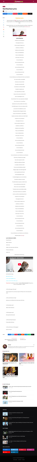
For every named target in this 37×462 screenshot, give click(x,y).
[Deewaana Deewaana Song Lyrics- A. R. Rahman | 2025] (10, 357)
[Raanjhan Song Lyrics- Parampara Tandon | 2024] (10, 371)
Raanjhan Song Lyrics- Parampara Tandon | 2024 (10, 377)
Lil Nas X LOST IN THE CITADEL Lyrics (11, 280)
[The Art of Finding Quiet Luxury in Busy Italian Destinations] (5, 397)
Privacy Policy (15, 459)
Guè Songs (22, 235)
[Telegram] (4, 32)
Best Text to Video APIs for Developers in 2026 (16, 401)
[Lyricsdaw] (18, 1)
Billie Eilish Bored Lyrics (9, 276)
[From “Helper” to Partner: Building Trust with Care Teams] (5, 442)
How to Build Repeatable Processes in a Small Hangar (16, 436)
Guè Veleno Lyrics (23, 339)
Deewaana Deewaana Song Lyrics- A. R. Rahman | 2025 (10, 363)
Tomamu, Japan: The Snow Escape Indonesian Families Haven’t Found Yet (20, 386)
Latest (21, 20)
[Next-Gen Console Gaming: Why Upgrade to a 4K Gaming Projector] (5, 419)
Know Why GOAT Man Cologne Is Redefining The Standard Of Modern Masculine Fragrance (20, 423)
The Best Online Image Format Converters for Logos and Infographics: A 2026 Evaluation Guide (20, 432)
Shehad (9, 344)
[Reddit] (4, 29)
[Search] (33, 1)
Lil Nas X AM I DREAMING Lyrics (11, 278)
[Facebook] (4, 20)
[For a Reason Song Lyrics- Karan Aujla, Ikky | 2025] (26, 357)
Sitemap (23, 459)
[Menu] (3, 1)
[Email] (4, 36)
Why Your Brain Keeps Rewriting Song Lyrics (15, 391)
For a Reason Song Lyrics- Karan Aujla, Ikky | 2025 (26, 363)
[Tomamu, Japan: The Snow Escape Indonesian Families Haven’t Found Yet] (5, 387)
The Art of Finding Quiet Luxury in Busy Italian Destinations (17, 396)
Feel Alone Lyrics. (27, 26)
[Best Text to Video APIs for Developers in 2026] (5, 402)
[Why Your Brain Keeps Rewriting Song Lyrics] (5, 392)
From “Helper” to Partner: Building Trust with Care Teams (17, 441)
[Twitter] (4, 22)
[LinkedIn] (4, 25)
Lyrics (4, 6)
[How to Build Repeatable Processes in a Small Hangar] (5, 437)
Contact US (19, 459)
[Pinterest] (4, 27)
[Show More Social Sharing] (33, 14)
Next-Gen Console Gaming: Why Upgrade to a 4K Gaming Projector (18, 417)
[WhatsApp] (4, 34)
